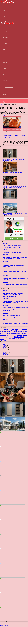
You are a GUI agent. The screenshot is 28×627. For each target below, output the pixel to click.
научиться (25, 331)
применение (25, 335)
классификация (7, 331)
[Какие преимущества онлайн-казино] (12, 460)
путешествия (19, 337)
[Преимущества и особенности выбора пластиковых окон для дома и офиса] (12, 489)
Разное (5, 80)
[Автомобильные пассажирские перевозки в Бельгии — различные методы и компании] (12, 518)
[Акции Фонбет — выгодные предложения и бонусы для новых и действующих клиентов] (12, 591)
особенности (16, 333)
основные (8, 333)
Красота (5, 43)
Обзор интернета (9, 87)
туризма (17, 339)
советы (6, 339)
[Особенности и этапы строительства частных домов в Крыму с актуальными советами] (10, 212)
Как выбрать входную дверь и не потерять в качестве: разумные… (13, 160)
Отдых (4, 68)
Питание (5, 62)
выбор (19, 329)
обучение (3, 333)
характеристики (4, 340)
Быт (4, 49)
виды (6, 329)
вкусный (9, 329)
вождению (15, 329)
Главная (2, 104)
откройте (24, 333)
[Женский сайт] (7, 3)
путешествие (2, 337)
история (2, 331)
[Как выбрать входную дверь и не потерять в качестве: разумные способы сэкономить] (10, 158)
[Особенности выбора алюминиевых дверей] (12, 503)
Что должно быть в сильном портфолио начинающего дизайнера (12, 173)
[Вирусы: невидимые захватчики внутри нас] (12, 606)
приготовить (19, 335)
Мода (4, 56)
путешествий (10, 337)
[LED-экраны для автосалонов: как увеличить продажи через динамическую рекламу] (12, 620)
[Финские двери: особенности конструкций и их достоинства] (10, 198)
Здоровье (5, 37)
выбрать (24, 329)
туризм (11, 339)
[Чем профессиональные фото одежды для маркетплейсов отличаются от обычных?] (12, 547)
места (20, 331)
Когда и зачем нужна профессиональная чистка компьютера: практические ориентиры (14, 187)
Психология (6, 74)
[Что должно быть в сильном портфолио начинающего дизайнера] (10, 171)
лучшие (14, 331)
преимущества (12, 335)
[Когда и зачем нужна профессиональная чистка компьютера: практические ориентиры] (10, 185)
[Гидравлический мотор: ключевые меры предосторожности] (12, 533)
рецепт (2, 339)
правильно (3, 335)
